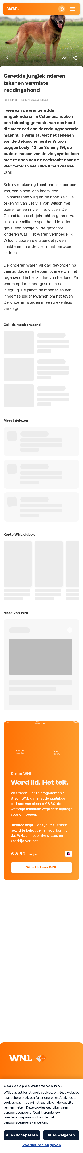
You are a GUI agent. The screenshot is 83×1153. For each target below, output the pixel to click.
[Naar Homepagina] (13, 9)
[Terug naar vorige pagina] (8, 57)
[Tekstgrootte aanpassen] (64, 57)
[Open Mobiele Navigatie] (72, 8)
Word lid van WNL (41, 867)
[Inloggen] (61, 8)
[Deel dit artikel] (75, 57)
